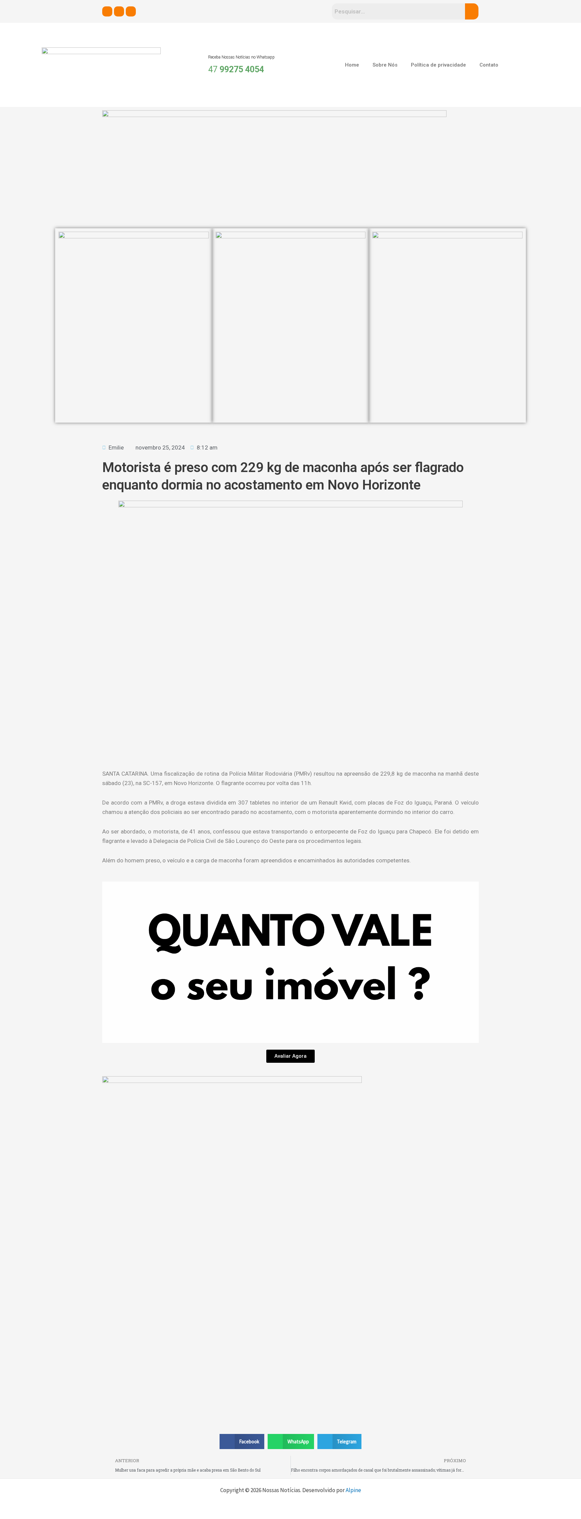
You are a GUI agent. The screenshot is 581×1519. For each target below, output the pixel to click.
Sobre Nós (385, 65)
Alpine (353, 1490)
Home (352, 65)
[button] (242, 1441)
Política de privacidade (438, 65)
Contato (488, 65)
